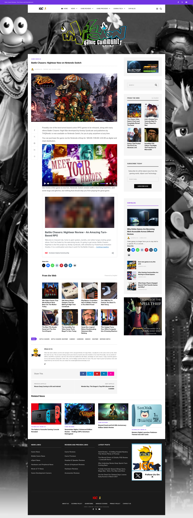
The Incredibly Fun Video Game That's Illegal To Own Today (69, 329)
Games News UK (36, 59)
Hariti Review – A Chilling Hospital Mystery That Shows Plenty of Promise (113, 453)
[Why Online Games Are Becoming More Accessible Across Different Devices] (142, 217)
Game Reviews (86, 8)
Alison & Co (38, 69)
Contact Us (127, 503)
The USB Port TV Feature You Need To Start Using (108, 302)
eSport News (35, 460)
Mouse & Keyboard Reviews (75, 464)
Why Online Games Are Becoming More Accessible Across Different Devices (140, 231)
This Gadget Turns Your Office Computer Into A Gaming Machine (109, 329)
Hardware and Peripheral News (42, 464)
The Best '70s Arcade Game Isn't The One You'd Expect (49, 329)
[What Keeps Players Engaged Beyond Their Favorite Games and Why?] (131, 286)
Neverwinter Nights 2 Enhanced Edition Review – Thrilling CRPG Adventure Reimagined (78, 432)
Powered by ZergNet (111, 275)
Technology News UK (38, 426)
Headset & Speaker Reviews (75, 460)
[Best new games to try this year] (131, 265)
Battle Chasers (44, 339)
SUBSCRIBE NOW (143, 186)
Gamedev (72, 339)
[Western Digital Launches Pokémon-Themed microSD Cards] (147, 415)
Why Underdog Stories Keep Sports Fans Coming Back (112, 464)
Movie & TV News (37, 469)
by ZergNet (155, 98)
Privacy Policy (115, 503)
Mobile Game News (38, 456)
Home (66, 8)
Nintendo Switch (105, 339)
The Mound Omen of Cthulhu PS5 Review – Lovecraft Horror (113, 458)
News (73, 8)
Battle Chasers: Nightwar (59, 339)
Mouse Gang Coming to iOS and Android (47, 386)
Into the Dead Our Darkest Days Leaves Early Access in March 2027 (112, 475)
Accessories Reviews (72, 473)
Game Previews (102, 8)
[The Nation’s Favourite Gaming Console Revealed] (46, 414)
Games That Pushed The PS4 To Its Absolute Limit (133, 145)
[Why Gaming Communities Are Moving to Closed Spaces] (131, 275)
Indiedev (88, 339)
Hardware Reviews (71, 469)
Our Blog (131, 8)
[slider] (68, 183)
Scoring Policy (76, 503)
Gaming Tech (118, 8)
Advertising (89, 503)
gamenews (80, 339)
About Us (65, 503)
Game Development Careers (41, 473)
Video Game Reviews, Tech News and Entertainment (18, 2)
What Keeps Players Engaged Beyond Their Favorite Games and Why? (148, 285)
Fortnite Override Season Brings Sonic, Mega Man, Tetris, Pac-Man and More (112, 470)
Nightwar (95, 339)
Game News (35, 452)
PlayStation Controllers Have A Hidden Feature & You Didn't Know (89, 302)
